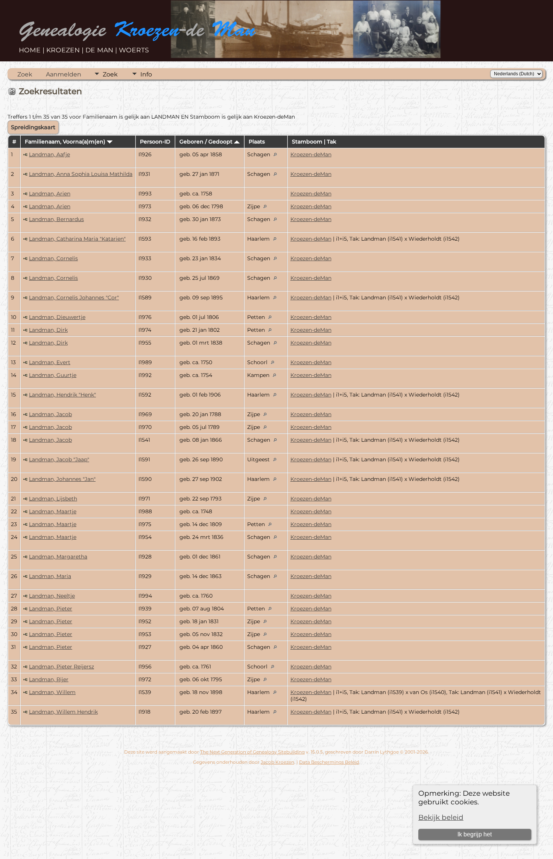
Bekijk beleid (440, 817)
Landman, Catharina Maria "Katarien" (77, 238)
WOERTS (134, 50)
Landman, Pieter (50, 608)
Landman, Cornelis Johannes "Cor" (74, 297)
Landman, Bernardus (56, 219)
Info (146, 74)
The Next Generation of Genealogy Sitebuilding (252, 752)
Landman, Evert (49, 362)
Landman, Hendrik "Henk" (62, 394)
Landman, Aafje (49, 154)
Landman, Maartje (52, 511)
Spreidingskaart (33, 127)
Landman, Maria (50, 576)
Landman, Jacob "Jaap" (59, 459)
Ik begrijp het (474, 834)
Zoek (24, 74)
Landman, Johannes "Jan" (62, 479)
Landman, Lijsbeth (53, 498)
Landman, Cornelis (53, 258)
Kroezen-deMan (310, 154)
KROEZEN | (65, 50)
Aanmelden (63, 74)
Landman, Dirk (48, 330)
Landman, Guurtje (52, 375)
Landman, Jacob (50, 414)
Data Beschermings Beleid (329, 762)
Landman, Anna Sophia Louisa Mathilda (80, 174)
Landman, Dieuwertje (57, 317)
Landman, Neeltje (52, 595)
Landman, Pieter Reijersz (61, 666)
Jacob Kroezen (277, 762)
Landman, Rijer (48, 679)
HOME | (32, 50)
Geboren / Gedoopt (206, 141)
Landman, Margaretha (58, 556)
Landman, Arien (49, 193)
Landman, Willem (52, 692)
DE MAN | (102, 50)
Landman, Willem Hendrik (63, 711)
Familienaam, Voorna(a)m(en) (66, 141)
